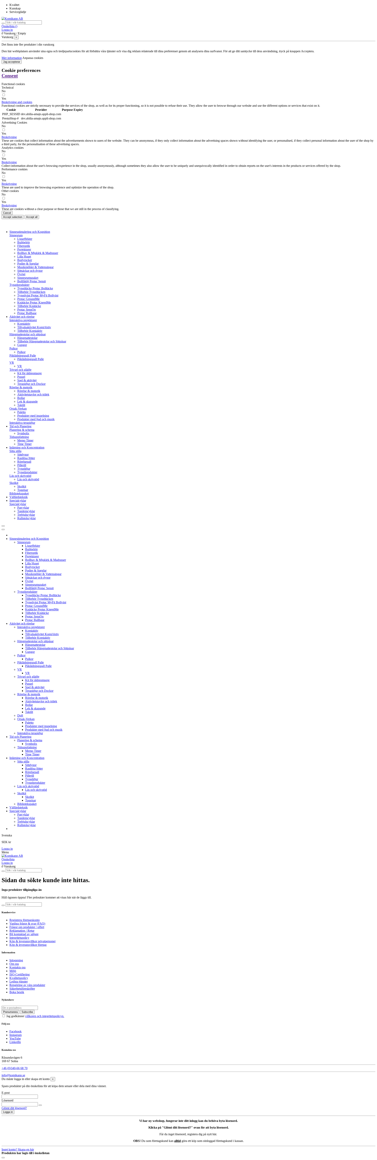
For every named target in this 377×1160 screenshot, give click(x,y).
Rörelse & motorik (20, 387)
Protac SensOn (26, 309)
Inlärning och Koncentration (26, 758)
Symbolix (23, 433)
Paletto (21, 412)
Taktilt (21, 405)
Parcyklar (23, 507)
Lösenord (7, 1100)
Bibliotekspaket (19, 493)
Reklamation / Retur (21, 930)
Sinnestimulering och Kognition (29, 538)
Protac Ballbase (27, 313)
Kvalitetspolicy (18, 978)
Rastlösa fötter (26, 458)
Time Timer (24, 444)
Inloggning (16, 960)
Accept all (32, 217)
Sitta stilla (15, 451)
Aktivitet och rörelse (22, 623)
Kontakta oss (17, 967)
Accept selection (12, 217)
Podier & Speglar (28, 263)
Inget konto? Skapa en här (18, 1149)
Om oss (14, 963)
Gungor (22, 345)
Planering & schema (21, 429)
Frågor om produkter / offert (26, 927)
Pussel (21, 376)
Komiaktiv (23, 323)
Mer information (12, 58)
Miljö (12, 971)
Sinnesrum (16, 235)
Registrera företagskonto (24, 920)
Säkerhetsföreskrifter (22, 988)
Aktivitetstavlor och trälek (33, 394)
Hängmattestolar (27, 338)
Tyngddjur (23, 468)
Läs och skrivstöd (20, 475)
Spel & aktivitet (27, 380)
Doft (20, 715)
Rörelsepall (24, 461)
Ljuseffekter (24, 238)
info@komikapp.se (13, 1075)
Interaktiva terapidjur (22, 422)
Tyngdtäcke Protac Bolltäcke (35, 288)
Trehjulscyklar (26, 514)
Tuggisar (22, 490)
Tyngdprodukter (19, 284)
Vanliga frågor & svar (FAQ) (27, 923)
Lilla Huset (24, 256)
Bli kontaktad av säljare (23, 934)
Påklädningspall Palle (22, 355)
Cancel (7, 212)
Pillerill (21, 465)
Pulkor (13, 348)
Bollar (21, 398)
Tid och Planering (20, 736)
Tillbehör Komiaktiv (29, 330)
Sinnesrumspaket (27, 277)
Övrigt (21, 274)
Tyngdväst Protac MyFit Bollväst (37, 295)
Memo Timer (25, 440)
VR (11, 362)
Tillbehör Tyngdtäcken (31, 292)
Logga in (7, 848)
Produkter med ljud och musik (36, 419)
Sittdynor (23, 454)
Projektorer (24, 249)
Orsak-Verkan (18, 408)
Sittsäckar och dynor (30, 270)
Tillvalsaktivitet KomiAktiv (34, 327)
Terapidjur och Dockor (31, 383)
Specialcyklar (17, 504)
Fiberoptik (23, 246)
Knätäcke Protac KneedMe (34, 302)
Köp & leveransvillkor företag (28, 944)
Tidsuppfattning (19, 437)
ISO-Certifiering (19, 974)
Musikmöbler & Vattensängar (35, 267)
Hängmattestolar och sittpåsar (27, 334)
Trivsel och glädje (20, 369)
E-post (6, 1092)
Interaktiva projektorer (23, 320)
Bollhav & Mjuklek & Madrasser (37, 253)
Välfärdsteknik (18, 807)
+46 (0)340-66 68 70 (14, 1068)
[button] (17, 102)
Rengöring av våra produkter (27, 985)
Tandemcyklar (26, 511)
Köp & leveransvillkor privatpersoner (32, 941)
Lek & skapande (27, 401)
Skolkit (13, 483)
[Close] (3, 529)
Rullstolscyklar (26, 518)
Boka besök (16, 992)
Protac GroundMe (28, 299)
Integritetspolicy (19, 937)
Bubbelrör (23, 242)
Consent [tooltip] (10, 75)
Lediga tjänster (18, 981)
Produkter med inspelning (33, 415)
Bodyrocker (24, 260)
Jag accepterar (11, 61)
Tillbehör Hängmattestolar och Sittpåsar (41, 341)
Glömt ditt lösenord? (14, 1108)
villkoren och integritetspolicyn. (44, 1016)
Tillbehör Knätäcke (29, 306)
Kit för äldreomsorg (29, 373)
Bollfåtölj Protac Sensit (31, 281)
